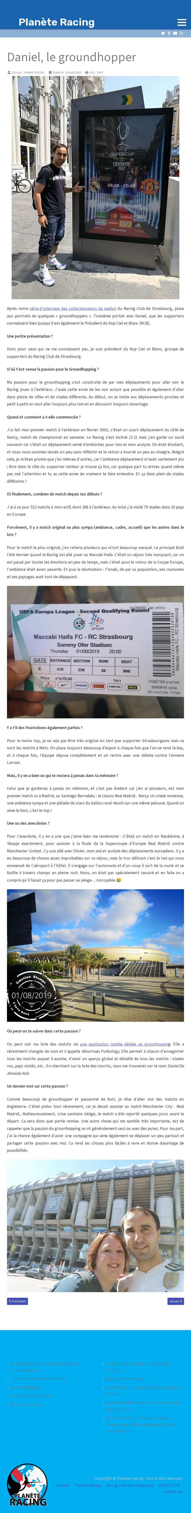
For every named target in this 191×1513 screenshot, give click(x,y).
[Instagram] (181, 33)
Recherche (173, 1491)
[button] (181, 22)
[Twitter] (163, 33)
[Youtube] (175, 33)
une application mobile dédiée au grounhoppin (124, 1044)
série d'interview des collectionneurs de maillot (73, 308)
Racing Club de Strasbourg (129, 1485)
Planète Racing (88, 1485)
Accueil (63, 1485)
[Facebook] (169, 33)
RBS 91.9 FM (169, 1485)
